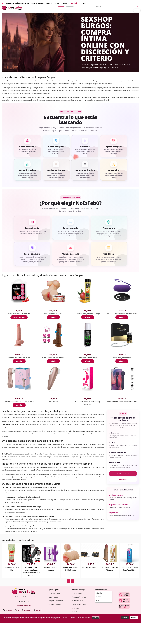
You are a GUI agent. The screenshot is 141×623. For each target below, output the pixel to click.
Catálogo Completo (55, 604)
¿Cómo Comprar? (54, 593)
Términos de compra (79, 604)
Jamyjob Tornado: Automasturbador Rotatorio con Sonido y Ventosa (31, 571)
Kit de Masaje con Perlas (122, 358)
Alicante (98, 597)
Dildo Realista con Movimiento (53, 358)
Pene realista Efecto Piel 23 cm (19, 358)
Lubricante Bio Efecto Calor (11, 568)
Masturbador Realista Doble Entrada (70, 568)
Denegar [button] (125, 617)
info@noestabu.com (24, 605)
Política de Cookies (78, 601)
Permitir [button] (133, 617)
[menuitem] (3, 3)
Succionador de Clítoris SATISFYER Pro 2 (19, 402)
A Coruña (99, 593)
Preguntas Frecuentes (56, 601)
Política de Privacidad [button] (83, 617)
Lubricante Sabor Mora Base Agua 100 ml (129, 568)
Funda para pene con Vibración (110, 568)
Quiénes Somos (77, 593)
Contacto (75, 612)
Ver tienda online (123, 474)
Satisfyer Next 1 (53, 402)
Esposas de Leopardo (90, 567)
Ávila (97, 600)
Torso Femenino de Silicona (53, 314)
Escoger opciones (19, 317)
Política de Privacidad (79, 597)
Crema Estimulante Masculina (87, 358)
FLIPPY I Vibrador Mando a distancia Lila (122, 314)
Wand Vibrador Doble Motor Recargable (121, 402)
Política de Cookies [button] (68, 617)
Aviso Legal (75, 608)
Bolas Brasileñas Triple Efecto (19, 314)
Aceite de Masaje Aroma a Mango (87, 314)
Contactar (123, 479)
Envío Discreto (53, 597)
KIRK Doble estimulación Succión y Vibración (87, 403)
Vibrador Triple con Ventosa (51, 568)
